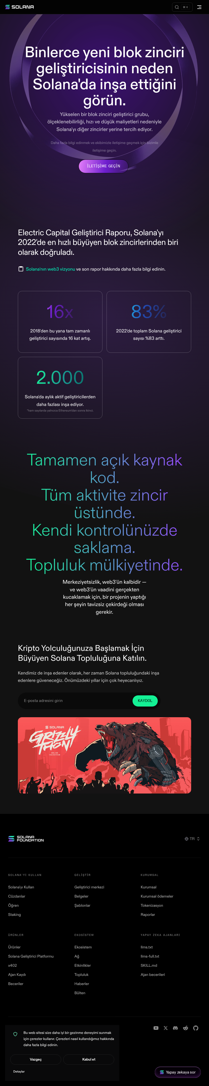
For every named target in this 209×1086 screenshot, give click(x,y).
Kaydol (145, 700)
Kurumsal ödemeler (157, 896)
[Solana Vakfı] (26, 839)
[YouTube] (156, 1028)
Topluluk (81, 974)
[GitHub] (196, 1028)
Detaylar (19, 1072)
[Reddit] (185, 1028)
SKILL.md (149, 965)
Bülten (79, 993)
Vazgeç (36, 1059)
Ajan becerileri (153, 974)
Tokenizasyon (152, 905)
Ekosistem (83, 947)
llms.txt (147, 947)
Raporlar (148, 914)
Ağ (76, 956)
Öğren (13, 905)
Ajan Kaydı (17, 974)
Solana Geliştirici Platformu (31, 956)
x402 (12, 965)
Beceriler (15, 983)
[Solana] (19, 7)
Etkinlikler (82, 965)
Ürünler (14, 947)
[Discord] (175, 1028)
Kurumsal (148, 887)
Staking (14, 914)
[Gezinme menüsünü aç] (199, 7)
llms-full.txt (150, 956)
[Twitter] (165, 1028)
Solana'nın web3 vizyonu (50, 269)
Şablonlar (82, 905)
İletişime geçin (103, 166)
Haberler (81, 983)
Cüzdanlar (16, 896)
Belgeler (81, 896)
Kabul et (88, 1059)
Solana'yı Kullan (21, 887)
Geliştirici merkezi (89, 887)
